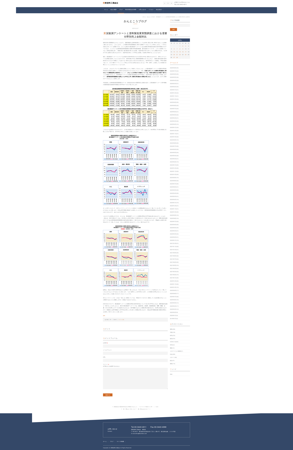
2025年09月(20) (174, 102)
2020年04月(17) (174, 306)
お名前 (105, 343)
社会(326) (172, 354)
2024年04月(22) (174, 155)
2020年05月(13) (174, 303)
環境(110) (172, 363)
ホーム (106, 10)
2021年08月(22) (174, 256)
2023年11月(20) (174, 171)
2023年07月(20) (174, 184)
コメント (111, 365)
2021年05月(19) (174, 265)
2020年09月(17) (174, 290)
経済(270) (172, 338)
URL (104, 357)
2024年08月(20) (174, 143)
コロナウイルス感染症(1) (176, 351)
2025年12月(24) (174, 93)
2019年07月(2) (174, 318)
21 (177, 54)
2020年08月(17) (174, 293)
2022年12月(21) (174, 205)
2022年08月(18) (174, 218)
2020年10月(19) (174, 287)
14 (177, 51)
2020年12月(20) (174, 281)
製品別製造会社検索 (130, 10)
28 (177, 57)
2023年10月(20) (174, 174)
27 (174, 57)
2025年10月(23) (174, 99)
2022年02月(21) (174, 237)
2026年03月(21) (174, 83)
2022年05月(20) (174, 227)
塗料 (104, 315)
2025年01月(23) (174, 127)
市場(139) (172, 332)
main (157, 406)
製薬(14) (172, 348)
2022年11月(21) (174, 209)
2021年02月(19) (174, 274)
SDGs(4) (172, 345)
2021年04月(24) (174, 268)
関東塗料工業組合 (110, 3)
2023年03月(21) (174, 196)
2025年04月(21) (174, 118)
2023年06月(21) (174, 187)
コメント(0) (121, 319)
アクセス (151, 10)
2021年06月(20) (174, 262)
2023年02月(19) (174, 199)
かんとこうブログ (151, 16)
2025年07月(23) (174, 108)
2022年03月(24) (174, 234)
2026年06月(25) (174, 74)
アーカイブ (174, 63)
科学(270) (172, 335)
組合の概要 (113, 10)
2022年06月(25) (174, 224)
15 (180, 51)
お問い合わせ (142, 10)
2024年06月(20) (174, 149)
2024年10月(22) (174, 137)
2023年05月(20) (174, 190)
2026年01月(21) (174, 90)
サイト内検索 (120, 441)
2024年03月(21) (174, 158)
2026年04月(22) (174, 80)
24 (185, 54)
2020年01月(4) (174, 315)
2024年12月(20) (174, 130)
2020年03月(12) (174, 309)
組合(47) (172, 360)
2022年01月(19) (174, 240)
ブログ (121, 10)
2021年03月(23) (174, 271)
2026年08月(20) (174, 68)
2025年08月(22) (174, 105)
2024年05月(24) (174, 152)
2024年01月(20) (174, 165)
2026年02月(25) (174, 86)
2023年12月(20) (174, 168)
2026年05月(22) (174, 77)
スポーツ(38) (173, 357)
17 (185, 51)
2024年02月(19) (174, 162)
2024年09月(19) (174, 140)
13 (174, 51)
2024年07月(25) (174, 146)
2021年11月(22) (174, 246)
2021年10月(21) (174, 249)
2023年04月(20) (174, 193)
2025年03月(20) (174, 121)
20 (174, 54)
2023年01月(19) (174, 202)
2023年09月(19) (174, 177)
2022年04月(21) (174, 231)
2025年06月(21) (174, 111)
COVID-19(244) (174, 341)
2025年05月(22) (174, 115)
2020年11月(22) (174, 284)
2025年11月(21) (174, 96)
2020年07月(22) (174, 296)
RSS (171, 374)
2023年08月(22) (174, 180)
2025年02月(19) (174, 124)
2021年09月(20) (174, 252)
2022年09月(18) (174, 215)
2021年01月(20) (174, 278)
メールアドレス (107, 350)
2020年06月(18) (174, 299)
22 (180, 54)
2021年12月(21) (174, 243)
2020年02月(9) (174, 312)
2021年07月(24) (174, 259)
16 (183, 51)
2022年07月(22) (174, 221)
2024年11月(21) (174, 133)
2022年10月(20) (174, 212)
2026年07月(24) (174, 71)
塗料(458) (172, 329)
